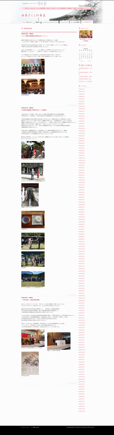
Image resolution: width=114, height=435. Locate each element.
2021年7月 (82, 185)
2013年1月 (82, 374)
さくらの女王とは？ (27, 22)
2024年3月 (82, 121)
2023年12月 (82, 128)
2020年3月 (82, 194)
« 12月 (81, 61)
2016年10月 (82, 273)
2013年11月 (82, 349)
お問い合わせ (35, 427)
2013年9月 (82, 354)
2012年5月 (82, 394)
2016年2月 (82, 290)
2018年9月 (82, 224)
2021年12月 (82, 180)
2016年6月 (82, 283)
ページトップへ (72, 105)
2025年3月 (82, 99)
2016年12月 (82, 268)
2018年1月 (82, 241)
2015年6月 (82, 310)
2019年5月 (82, 212)
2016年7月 (82, 281)
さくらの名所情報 (40, 8)
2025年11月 (82, 91)
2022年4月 (82, 175)
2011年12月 (82, 406)
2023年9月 (82, 135)
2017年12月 (82, 244)
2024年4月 (82, 118)
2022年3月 (82, 177)
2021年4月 (82, 192)
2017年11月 (82, 246)
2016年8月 (82, 278)
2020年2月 (82, 197)
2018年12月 (82, 217)
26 (83, 58)
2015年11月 (82, 298)
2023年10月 (82, 133)
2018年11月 (82, 219)
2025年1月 (82, 103)
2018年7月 (82, 229)
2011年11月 (82, 408)
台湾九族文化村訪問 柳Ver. (85, 78)
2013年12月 (82, 347)
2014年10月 (82, 325)
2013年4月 (82, 367)
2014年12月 (82, 320)
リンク (87, 8)
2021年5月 (82, 190)
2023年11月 (82, 131)
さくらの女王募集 (75, 22)
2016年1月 (82, 293)
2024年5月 (82, 116)
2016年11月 (82, 271)
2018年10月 (82, 222)
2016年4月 (82, 288)
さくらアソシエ (64, 22)
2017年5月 (82, 256)
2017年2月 (82, 263)
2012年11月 (82, 379)
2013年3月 (82, 369)
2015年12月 (82, 295)
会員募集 (69, 8)
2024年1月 (82, 126)
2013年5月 (82, 364)
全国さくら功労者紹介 (78, 8)
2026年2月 (82, 89)
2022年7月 (82, 167)
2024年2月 (82, 123)
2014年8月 (82, 330)
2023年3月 (82, 150)
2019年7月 (82, 207)
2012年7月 (82, 389)
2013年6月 (82, 362)
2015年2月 (82, 315)
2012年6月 (82, 391)
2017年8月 (82, 251)
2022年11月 (82, 160)
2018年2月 (82, 239)
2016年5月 (82, 285)
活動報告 (37, 22)
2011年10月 (82, 411)
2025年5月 (82, 96)
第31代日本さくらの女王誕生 (85, 81)
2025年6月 (82, 94)
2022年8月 (82, 165)
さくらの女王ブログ (87, 22)
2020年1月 (82, 199)
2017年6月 (82, 253)
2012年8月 (82, 386)
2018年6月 (82, 231)
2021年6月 (82, 187)
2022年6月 (82, 170)
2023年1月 (82, 155)
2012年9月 (82, 384)
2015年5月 (82, 312)
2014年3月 (82, 342)
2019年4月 (82, 214)
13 (85, 54)
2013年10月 (82, 352)
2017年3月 (82, 261)
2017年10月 (82, 249)
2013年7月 (82, 359)
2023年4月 (82, 148)
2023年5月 (82, 145)
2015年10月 (82, 300)
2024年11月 (82, 106)
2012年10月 (82, 381)
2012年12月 (82, 376)
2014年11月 (82, 322)
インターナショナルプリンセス (50, 22)
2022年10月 (82, 162)
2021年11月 (82, 182)
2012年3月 (82, 399)
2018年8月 (82, 226)
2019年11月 (82, 202)
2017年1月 (82, 266)
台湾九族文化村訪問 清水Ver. (86, 76)
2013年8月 (82, 357)
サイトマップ (25, 427)
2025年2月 (82, 101)
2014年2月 (82, 344)
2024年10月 (82, 108)
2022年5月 (82, 172)
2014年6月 (82, 335)
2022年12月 (82, 158)
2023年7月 (82, 140)
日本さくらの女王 (51, 8)
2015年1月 (82, 317)
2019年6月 (82, 209)
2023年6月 (82, 143)
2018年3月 (82, 236)
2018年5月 (82, 234)
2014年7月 (82, 332)
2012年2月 (82, 401)
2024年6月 (82, 113)
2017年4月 (82, 258)
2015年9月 (82, 303)
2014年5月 (82, 337)
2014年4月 (82, 340)
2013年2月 (82, 371)
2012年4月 (82, 396)
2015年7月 (82, 308)
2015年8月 (82, 305)
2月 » (90, 61)
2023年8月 (82, 138)
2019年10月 (82, 204)
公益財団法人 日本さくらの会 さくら (34, 3)
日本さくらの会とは (30, 8)
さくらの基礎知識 (61, 8)
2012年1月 (82, 403)
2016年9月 (82, 276)
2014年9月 (82, 327)
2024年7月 (82, 111)
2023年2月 (82, 153)
